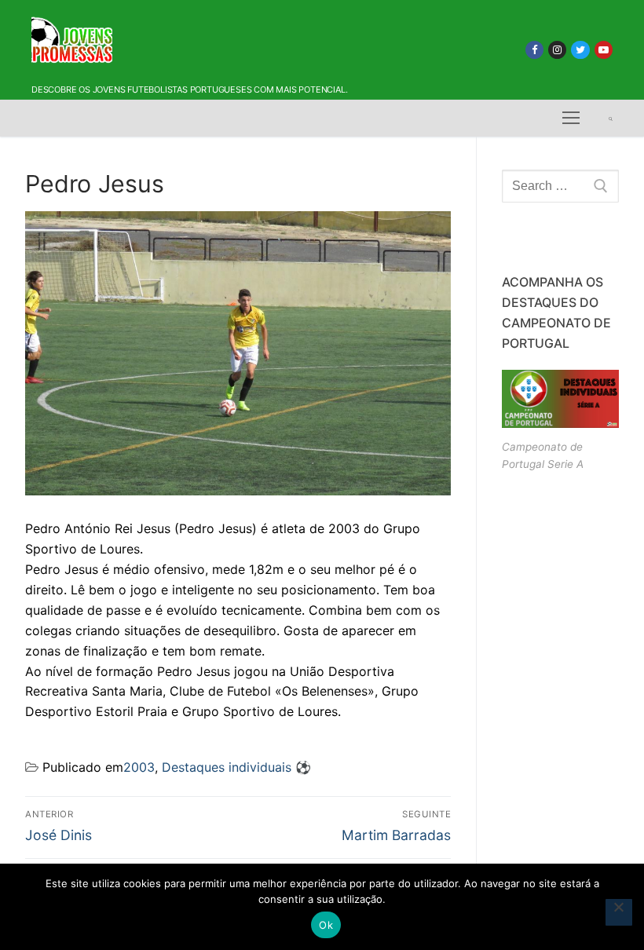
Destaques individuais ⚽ (236, 767)
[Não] (619, 912)
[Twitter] (580, 50)
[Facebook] (534, 50)
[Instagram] (557, 50)
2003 (139, 767)
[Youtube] (604, 50)
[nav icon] (571, 118)
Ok (326, 925)
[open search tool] (611, 118)
